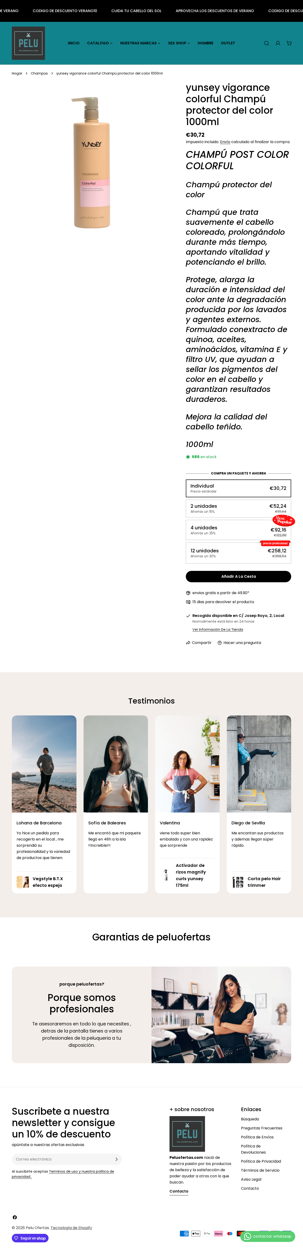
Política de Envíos (257, 1137)
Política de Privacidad (261, 1161)
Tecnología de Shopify (71, 1228)
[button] (238, 488)
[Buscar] (266, 43)
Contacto (250, 1188)
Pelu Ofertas (37, 1228)
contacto (178, 1191)
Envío (225, 142)
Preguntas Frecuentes (261, 1128)
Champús (39, 73)
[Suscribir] (116, 1159)
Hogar (17, 73)
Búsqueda (250, 1119)
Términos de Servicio (260, 1170)
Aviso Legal (251, 1179)
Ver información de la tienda (217, 629)
